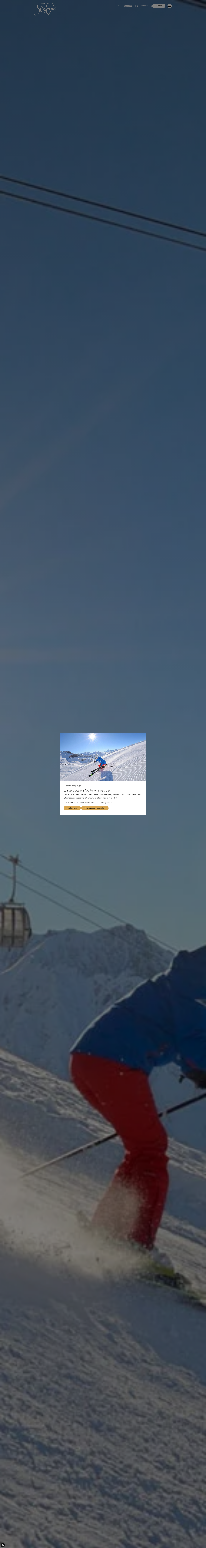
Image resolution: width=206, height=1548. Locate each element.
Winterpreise (72, 808)
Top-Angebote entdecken (95, 808)
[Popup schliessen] (141, 737)
